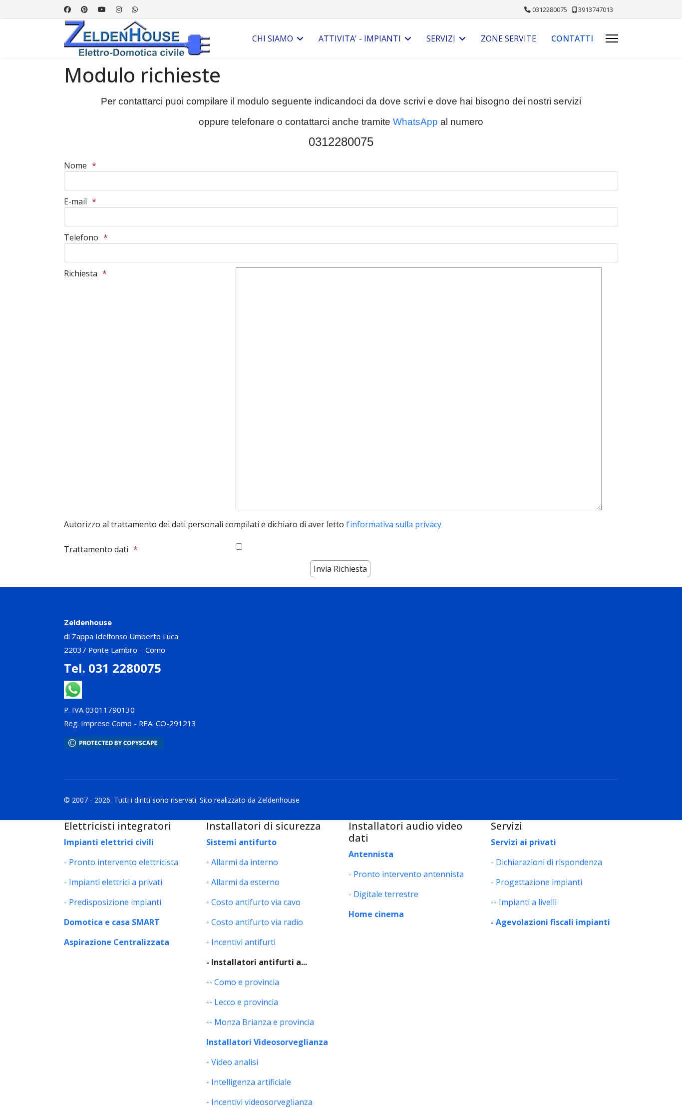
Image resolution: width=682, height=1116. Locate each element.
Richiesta (80, 273)
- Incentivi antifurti (241, 942)
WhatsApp (415, 121)
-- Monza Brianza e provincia (260, 1022)
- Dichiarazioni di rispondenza (546, 862)
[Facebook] (67, 9)
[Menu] (612, 38)
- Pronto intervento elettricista (121, 862)
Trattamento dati (96, 549)
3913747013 (595, 9)
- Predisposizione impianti (112, 902)
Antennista (370, 854)
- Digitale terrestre (383, 894)
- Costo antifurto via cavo (253, 902)
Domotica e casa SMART (112, 922)
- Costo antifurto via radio (254, 922)
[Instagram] (119, 9)
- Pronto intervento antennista (406, 874)
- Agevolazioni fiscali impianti (550, 922)
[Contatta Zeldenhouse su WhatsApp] (73, 689)
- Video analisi (232, 1062)
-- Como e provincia (242, 982)
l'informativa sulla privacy (393, 524)
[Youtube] (102, 9)
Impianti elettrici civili (109, 842)
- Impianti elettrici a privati (113, 882)
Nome (75, 165)
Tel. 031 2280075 (112, 668)
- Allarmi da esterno (243, 882)
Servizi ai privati (523, 842)
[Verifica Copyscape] (341, 743)
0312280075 (549, 9)
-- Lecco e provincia (242, 1002)
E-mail (75, 201)
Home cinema (376, 914)
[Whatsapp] (135, 9)
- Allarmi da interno (242, 862)
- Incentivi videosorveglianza (259, 1102)
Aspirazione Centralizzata (116, 942)
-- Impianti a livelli (524, 902)
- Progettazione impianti (536, 882)
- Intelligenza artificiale (248, 1082)
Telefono (81, 237)
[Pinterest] (84, 9)
